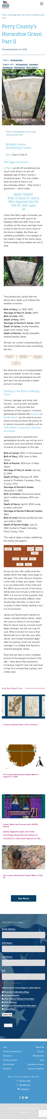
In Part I (8, 168)
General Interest (11, 995)
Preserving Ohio (10, 1060)
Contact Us (25, 1089)
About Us (40, 1047)
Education (7, 1056)
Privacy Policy (25, 1112)
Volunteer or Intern (35, 1064)
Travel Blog (9, 1009)
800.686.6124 (24, 1085)
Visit (5, 1047)
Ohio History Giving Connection (19, 999)
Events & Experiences (12, 1051)
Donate (41, 1051)
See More (23, 898)
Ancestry (35, 414)
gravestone (19, 67)
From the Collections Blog (16, 992)
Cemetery (33, 64)
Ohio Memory (10, 1002)
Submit (8, 1025)
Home (4, 15)
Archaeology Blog (14, 15)
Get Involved (8, 1064)
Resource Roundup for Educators (20, 1006)
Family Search (11, 417)
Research (7, 1068)
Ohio (13, 1108)
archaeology (22, 64)
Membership (38, 1056)
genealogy (8, 67)
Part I (8, 154)
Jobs (42, 1060)
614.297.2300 (24, 1080)
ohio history (32, 67)
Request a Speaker (36, 1068)
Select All (7, 1014)
